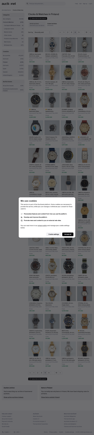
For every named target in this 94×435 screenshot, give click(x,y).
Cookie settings (53, 234)
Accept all (67, 234)
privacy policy (42, 226)
